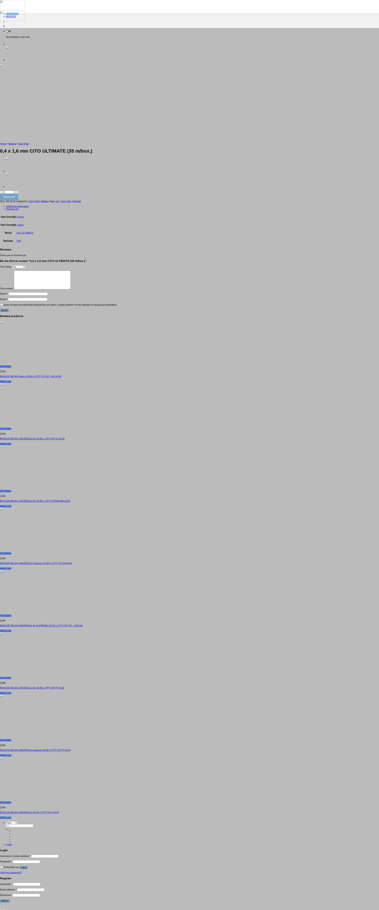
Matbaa (12, 144)
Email (4, 299)
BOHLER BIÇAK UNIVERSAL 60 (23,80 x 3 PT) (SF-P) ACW (32, 688)
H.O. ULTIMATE (25, 233)
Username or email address (15, 856)
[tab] (192, 206)
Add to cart (9, 197)
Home (3, 144)
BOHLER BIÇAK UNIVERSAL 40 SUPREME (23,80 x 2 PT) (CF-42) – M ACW (41, 625)
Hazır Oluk (23, 144)
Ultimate (76, 201)
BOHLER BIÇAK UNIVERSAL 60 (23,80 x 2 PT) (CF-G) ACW (32, 439)
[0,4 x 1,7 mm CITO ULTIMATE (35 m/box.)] (13, 44)
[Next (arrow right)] (4, 909)
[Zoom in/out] (4, 906)
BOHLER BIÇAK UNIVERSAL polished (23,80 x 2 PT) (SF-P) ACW (35, 750)
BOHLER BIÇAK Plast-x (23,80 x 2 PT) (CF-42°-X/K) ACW (30, 376)
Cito (19, 241)
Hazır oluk (65, 201)
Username (6, 884)
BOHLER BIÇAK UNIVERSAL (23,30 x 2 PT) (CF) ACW (29, 812)
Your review (7, 288)
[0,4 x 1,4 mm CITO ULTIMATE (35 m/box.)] (13, 59)
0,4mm (20, 217)
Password (6, 861)
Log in (23, 867)
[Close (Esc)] (1, 906)
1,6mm (20, 225)
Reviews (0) (12, 209)
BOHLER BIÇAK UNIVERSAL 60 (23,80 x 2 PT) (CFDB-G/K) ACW (35, 501)
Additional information (17, 206)
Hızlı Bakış (5, 366)
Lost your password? (11, 872)
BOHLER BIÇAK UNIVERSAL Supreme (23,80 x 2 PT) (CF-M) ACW (36, 563)
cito (57, 201)
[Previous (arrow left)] (1, 909)
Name (4, 293)
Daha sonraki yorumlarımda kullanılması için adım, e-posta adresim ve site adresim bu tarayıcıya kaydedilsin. (60, 305)
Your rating (5, 266)
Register (4, 901)
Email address (8, 889)
